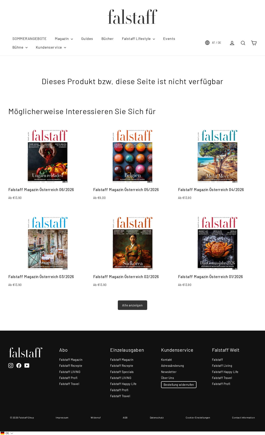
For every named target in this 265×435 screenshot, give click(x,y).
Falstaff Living (222, 365)
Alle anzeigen (132, 305)
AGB (125, 417)
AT (216, 42)
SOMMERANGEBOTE (29, 38)
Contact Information (243, 417)
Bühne (18, 47)
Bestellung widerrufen (179, 384)
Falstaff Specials (122, 372)
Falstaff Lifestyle (137, 38)
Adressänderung (172, 365)
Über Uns (167, 378)
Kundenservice (49, 47)
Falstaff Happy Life (123, 384)
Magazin (62, 38)
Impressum (62, 417)
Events (169, 38)
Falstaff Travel (69, 384)
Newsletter (168, 372)
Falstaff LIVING (69, 372)
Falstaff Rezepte (70, 365)
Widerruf (96, 417)
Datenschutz (157, 417)
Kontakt (166, 359)
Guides (87, 38)
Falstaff (217, 359)
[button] (7, 433)
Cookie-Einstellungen (198, 417)
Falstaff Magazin (70, 359)
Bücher (107, 38)
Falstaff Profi (68, 378)
